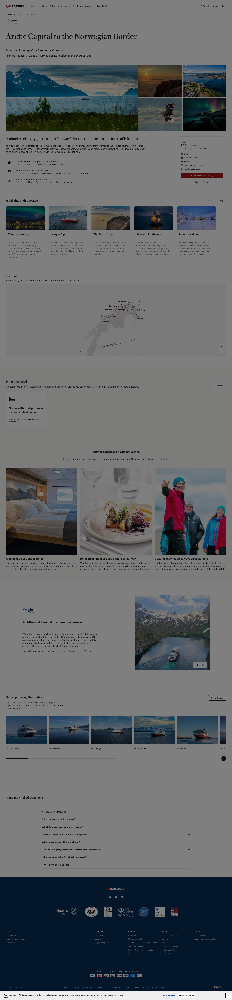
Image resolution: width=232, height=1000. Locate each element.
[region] (116, 995)
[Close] (228, 995)
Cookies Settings (168, 995)
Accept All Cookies (186, 995)
